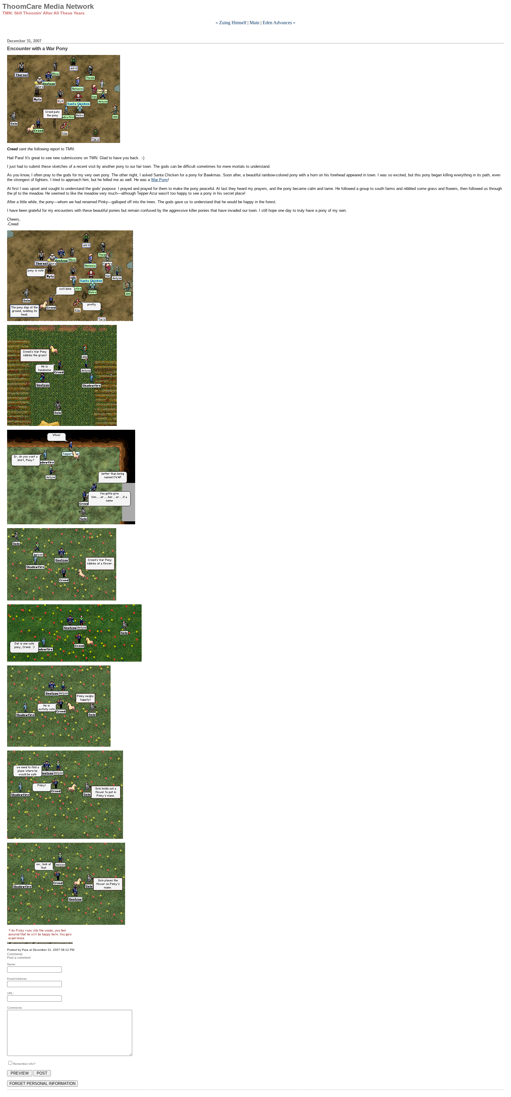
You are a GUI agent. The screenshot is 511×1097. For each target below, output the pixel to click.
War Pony (159, 180)
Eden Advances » (279, 22)
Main (254, 22)
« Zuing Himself (231, 22)
